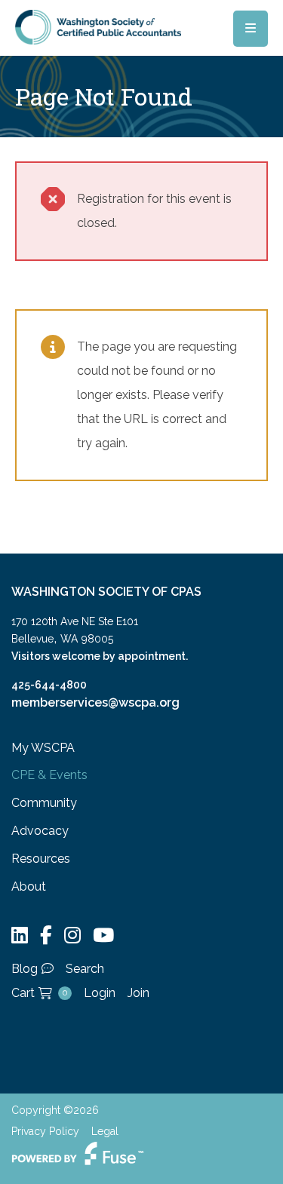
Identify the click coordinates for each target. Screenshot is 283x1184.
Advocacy (40, 831)
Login (99, 993)
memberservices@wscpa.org (95, 702)
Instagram (72, 935)
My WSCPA (43, 748)
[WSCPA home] (98, 26)
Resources (40, 858)
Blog (24, 969)
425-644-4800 (49, 685)
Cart (39, 993)
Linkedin (19, 935)
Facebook (46, 935)
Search (85, 969)
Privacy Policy (45, 1131)
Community (44, 803)
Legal (104, 1131)
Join (138, 993)
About (28, 886)
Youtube (103, 935)
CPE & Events (49, 775)
